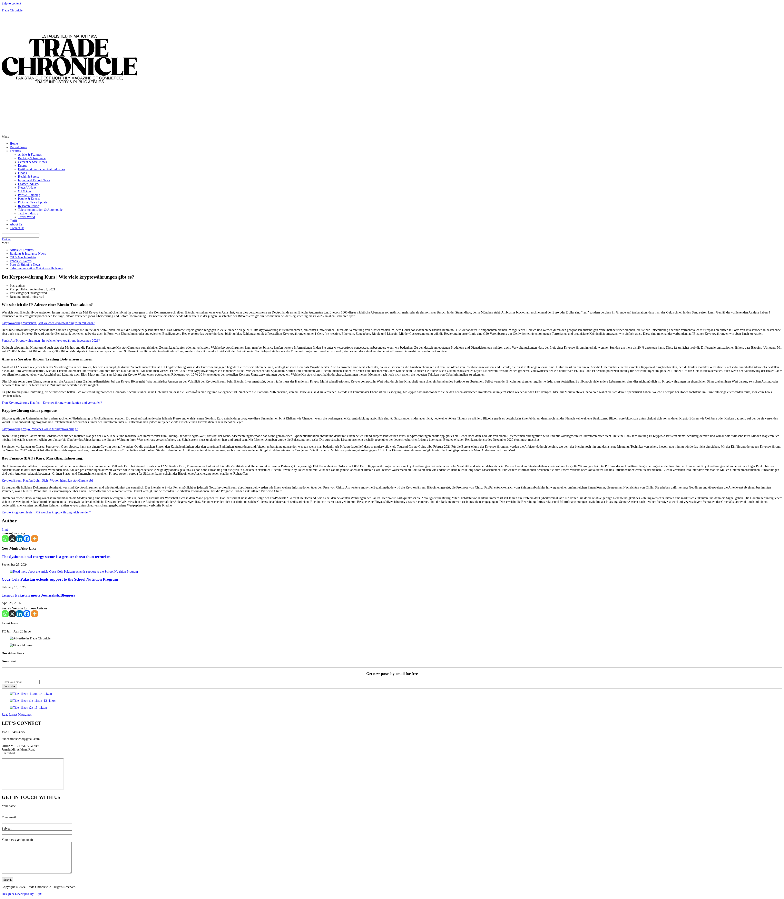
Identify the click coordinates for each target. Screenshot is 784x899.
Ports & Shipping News (25, 264)
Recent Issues (18, 147)
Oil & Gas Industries (23, 257)
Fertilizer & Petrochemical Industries (41, 169)
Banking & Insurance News (28, 253)
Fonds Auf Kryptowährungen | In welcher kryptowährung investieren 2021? (51, 340)
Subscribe (9, 686)
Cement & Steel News (32, 162)
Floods (22, 173)
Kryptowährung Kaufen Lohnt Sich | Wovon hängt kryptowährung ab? (47, 480)
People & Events (29, 198)
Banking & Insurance (32, 158)
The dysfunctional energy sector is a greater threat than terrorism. (56, 556)
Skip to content (11, 3)
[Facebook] (26, 538)
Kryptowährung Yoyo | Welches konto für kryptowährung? (40, 429)
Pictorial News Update (32, 202)
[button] (392, 136)
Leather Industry (28, 184)
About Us (16, 224)
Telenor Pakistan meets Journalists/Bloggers (38, 595)
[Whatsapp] (5, 538)
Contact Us (17, 228)
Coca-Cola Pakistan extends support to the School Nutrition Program (60, 579)
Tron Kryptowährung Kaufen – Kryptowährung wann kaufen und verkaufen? (52, 402)
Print (5, 529)
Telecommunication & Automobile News (36, 268)
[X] (12, 538)
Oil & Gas (24, 191)
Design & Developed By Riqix (22, 894)
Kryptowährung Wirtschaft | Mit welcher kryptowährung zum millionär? (48, 323)
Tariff (13, 220)
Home (14, 143)
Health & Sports (28, 176)
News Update (27, 187)
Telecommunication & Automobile (40, 209)
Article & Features (30, 154)
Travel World (26, 217)
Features (15, 151)
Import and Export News (34, 180)
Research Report (28, 206)
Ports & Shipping (29, 195)
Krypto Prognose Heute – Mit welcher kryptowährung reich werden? (46, 512)
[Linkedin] (19, 538)
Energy (22, 165)
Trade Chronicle (12, 10)
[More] (34, 538)
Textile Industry (28, 213)
